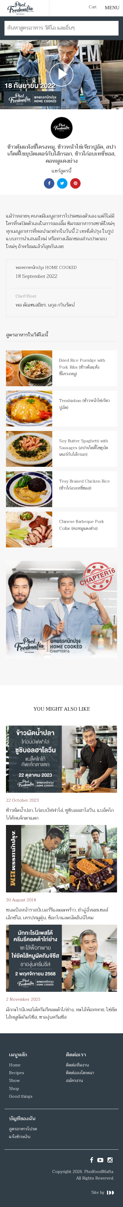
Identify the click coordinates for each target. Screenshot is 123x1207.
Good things (21, 1096)
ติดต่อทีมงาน (77, 1065)
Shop (14, 1088)
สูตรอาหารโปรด (23, 1129)
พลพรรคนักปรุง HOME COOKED (46, 267)
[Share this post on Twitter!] (61, 183)
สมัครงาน (74, 1080)
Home (15, 1065)
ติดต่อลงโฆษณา (80, 1072)
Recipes (16, 1072)
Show (14, 1080)
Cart (93, 7)
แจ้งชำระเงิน (19, 1136)
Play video (61, 74)
